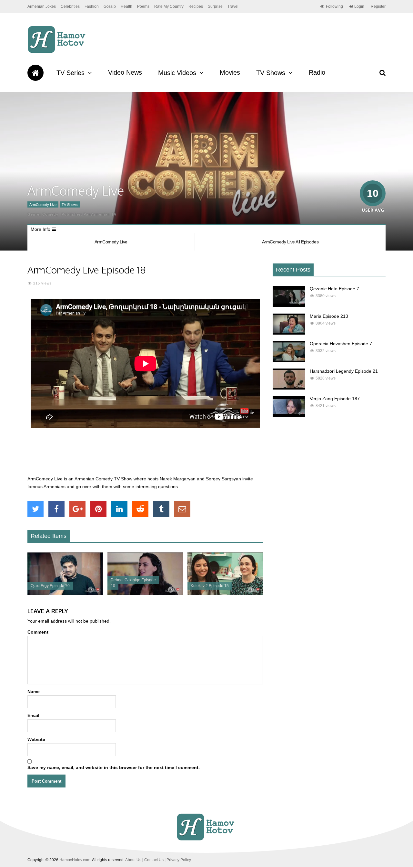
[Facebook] (56, 509)
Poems (143, 6)
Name (33, 691)
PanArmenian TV (100, 214)
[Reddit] (140, 509)
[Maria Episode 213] (289, 333)
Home (35, 73)
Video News (125, 72)
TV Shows (270, 72)
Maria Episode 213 (329, 316)
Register (378, 6)
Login (359, 6)
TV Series (70, 72)
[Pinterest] (98, 509)
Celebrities (70, 6)
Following (334, 6)
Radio (317, 72)
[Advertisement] (145, 455)
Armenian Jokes (41, 6)
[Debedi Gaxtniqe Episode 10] (145, 593)
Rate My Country (169, 6)
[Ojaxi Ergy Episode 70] (65, 593)
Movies (230, 72)
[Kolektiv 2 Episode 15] (225, 593)
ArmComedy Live (42, 205)
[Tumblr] (161, 509)
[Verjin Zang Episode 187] (289, 415)
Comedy (50, 214)
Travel (232, 6)
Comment (37, 632)
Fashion (92, 6)
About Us (133, 860)
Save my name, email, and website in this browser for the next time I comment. (113, 767)
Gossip (110, 6)
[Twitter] (35, 509)
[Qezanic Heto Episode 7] (289, 305)
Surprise (215, 6)
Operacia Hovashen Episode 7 (341, 343)
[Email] (182, 509)
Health (126, 6)
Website (36, 739)
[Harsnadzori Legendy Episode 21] (289, 388)
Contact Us (154, 860)
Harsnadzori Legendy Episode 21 (344, 371)
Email (33, 715)
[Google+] (77, 509)
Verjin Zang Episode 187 (335, 398)
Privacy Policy (178, 860)
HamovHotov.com (74, 860)
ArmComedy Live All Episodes (290, 241)
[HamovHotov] (57, 52)
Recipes (195, 6)
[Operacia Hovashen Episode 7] (289, 360)
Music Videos (177, 72)
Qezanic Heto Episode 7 (334, 288)
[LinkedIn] (119, 509)
